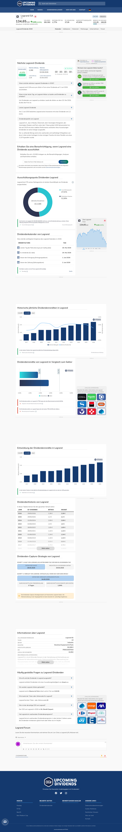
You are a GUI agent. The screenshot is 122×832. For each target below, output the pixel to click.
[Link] (43, 749)
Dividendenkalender (46, 805)
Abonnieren (63, 162)
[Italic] (26, 749)
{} (46, 749)
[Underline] (28, 749)
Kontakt (87, 819)
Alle (33, 313)
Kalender (58, 29)
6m (88, 248)
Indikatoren (66, 29)
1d (83, 248)
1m (86, 248)
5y (93, 248)
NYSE (18, 809)
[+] (48, 749)
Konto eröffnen (95, 79)
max (96, 248)
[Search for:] (71, 3)
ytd (99, 248)
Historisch (75, 29)
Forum (103, 29)
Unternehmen (94, 29)
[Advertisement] (61, 45)
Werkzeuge (84, 29)
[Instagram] (66, 793)
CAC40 (95, 16)
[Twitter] (61, 793)
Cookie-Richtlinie (90, 809)
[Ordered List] (33, 749)
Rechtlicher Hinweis (91, 812)
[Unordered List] (36, 749)
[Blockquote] (38, 749)
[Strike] (31, 749)
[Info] (73, 182)
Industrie (103, 16)
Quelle (70, 271)
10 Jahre (27, 313)
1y (91, 248)
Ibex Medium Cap (22, 815)
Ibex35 (19, 812)
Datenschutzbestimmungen (53, 167)
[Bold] (23, 749)
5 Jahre (20, 313)
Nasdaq (19, 805)
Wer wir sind (89, 815)
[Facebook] (56, 793)
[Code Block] (41, 749)
